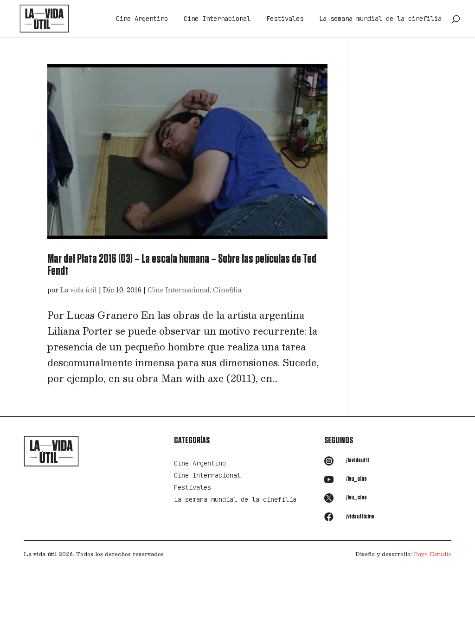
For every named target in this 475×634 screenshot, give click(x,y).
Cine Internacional (217, 19)
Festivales (284, 19)
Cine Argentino (142, 19)
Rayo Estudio (432, 553)
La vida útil (78, 289)
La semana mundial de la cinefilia (380, 19)
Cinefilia (227, 289)
